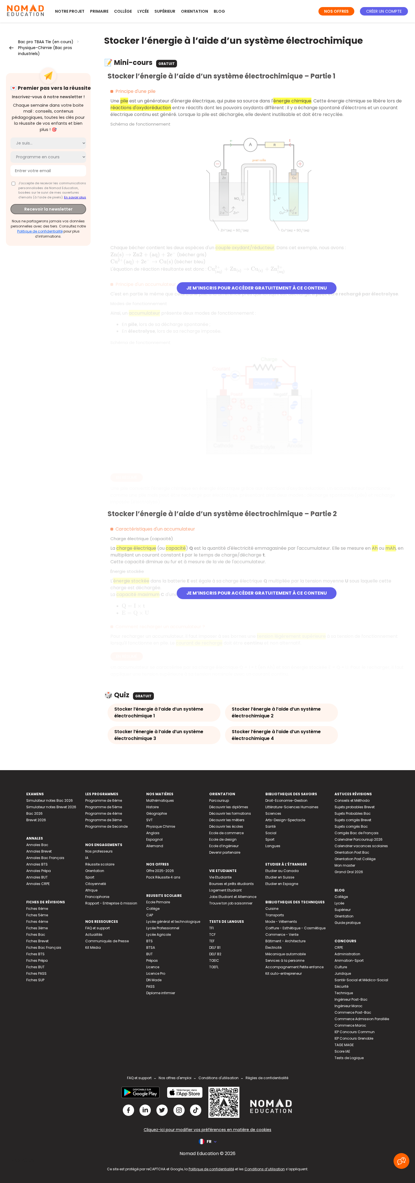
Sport (89, 877)
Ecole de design (223, 839)
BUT (149, 954)
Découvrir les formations (230, 813)
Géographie (156, 813)
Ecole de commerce (226, 833)
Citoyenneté (95, 883)
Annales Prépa (38, 870)
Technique (344, 993)
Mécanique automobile (285, 954)
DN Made (153, 980)
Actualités (93, 934)
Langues (272, 846)
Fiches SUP (35, 980)
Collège (123, 11)
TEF (212, 941)
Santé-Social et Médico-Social (361, 980)
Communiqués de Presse (107, 941)
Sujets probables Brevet (355, 807)
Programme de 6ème (103, 800)
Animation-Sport (349, 960)
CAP (149, 915)
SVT (149, 820)
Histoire (152, 807)
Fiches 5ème (37, 915)
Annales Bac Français (45, 857)
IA (86, 857)
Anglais (153, 833)
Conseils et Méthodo (352, 800)
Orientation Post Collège (355, 858)
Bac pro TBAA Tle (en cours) (45, 42)
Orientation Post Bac (352, 852)
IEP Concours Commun (355, 1031)
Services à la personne (284, 960)
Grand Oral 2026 (349, 871)
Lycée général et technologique (173, 921)
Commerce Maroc (350, 1025)
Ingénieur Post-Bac (351, 999)
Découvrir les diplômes (228, 807)
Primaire (99, 11)
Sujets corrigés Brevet (353, 820)
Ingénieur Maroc (348, 1006)
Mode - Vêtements (281, 921)
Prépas (152, 960)
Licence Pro (155, 973)
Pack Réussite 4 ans (163, 877)
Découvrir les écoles (226, 826)
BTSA (150, 947)
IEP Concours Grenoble (354, 1038)
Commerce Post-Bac (353, 1012)
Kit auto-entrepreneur (283, 973)
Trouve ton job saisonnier (230, 903)
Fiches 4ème (37, 921)
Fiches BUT (35, 967)
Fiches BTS (35, 954)
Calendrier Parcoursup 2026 (359, 839)
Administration (347, 954)
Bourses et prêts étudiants (231, 883)
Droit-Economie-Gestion (286, 800)
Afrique (91, 890)
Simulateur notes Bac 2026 (49, 800)
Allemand (154, 846)
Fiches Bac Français (43, 947)
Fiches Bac (35, 934)
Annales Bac (37, 844)
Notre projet (69, 11)
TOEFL (214, 967)
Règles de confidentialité (267, 1077)
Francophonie (97, 896)
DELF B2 (215, 954)
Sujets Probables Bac (353, 813)
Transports (274, 915)
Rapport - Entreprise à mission (111, 903)
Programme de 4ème (103, 813)
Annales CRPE (38, 883)
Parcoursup (219, 800)
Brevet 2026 (36, 820)
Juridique (343, 973)
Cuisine (271, 908)
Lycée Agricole (158, 934)
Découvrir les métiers (226, 820)
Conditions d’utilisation (264, 1169)
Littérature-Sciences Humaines (291, 807)
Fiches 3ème (37, 928)
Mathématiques (160, 800)
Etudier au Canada (282, 870)
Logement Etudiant (225, 890)
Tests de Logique (349, 1057)
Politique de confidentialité (40, 231)
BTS (149, 941)
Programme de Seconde (106, 826)
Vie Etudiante (220, 877)
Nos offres (336, 11)
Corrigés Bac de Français (357, 833)
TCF (212, 934)
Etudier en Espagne (281, 883)
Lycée (143, 11)
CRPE (339, 947)
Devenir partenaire (224, 852)
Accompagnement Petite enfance (294, 967)
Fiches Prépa (37, 960)
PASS (150, 986)
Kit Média (93, 947)
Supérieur (164, 11)
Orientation (194, 11)
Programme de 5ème (103, 807)
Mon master (345, 865)
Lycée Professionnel (162, 928)
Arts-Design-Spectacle (285, 820)
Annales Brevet (39, 851)
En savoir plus (75, 197)
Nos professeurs (99, 851)
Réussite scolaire (99, 864)
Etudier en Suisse (279, 877)
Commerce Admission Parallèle (362, 1018)
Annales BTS (37, 864)
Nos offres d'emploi (175, 1077)
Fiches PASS (36, 973)
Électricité (273, 947)
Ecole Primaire (158, 902)
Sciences (273, 813)
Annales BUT (37, 877)
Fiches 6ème (37, 908)
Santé (270, 826)
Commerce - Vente (281, 934)
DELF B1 (214, 947)
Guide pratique (348, 922)
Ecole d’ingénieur (224, 846)
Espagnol (154, 839)
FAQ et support (97, 928)
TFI (211, 928)
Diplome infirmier (160, 993)
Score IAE (342, 1051)
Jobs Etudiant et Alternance (232, 896)
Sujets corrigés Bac (351, 826)
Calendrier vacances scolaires (361, 846)
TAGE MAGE (344, 1044)
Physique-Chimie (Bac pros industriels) (45, 50)
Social (270, 833)
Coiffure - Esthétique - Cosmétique (295, 928)
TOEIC (214, 960)
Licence (152, 967)
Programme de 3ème (103, 820)
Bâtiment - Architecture (285, 941)
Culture (341, 967)
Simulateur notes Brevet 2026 (51, 807)
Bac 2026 (34, 813)
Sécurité (341, 986)
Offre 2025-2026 (160, 870)
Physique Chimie (160, 826)
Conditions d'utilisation (218, 1077)
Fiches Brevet (37, 941)
